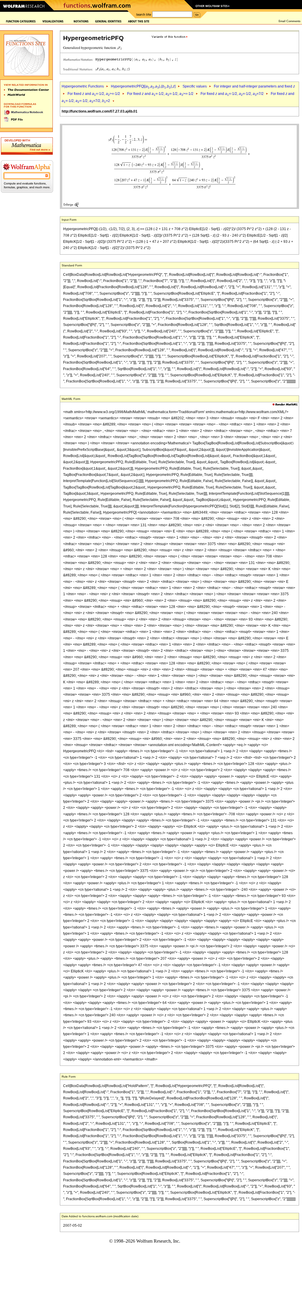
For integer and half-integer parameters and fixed (254, 86)
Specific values (195, 86)
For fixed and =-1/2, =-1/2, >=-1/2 (160, 94)
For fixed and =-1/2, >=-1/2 (94, 94)
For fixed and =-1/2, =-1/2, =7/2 (232, 94)
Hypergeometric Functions (83, 86)
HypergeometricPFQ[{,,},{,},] (143, 86)
